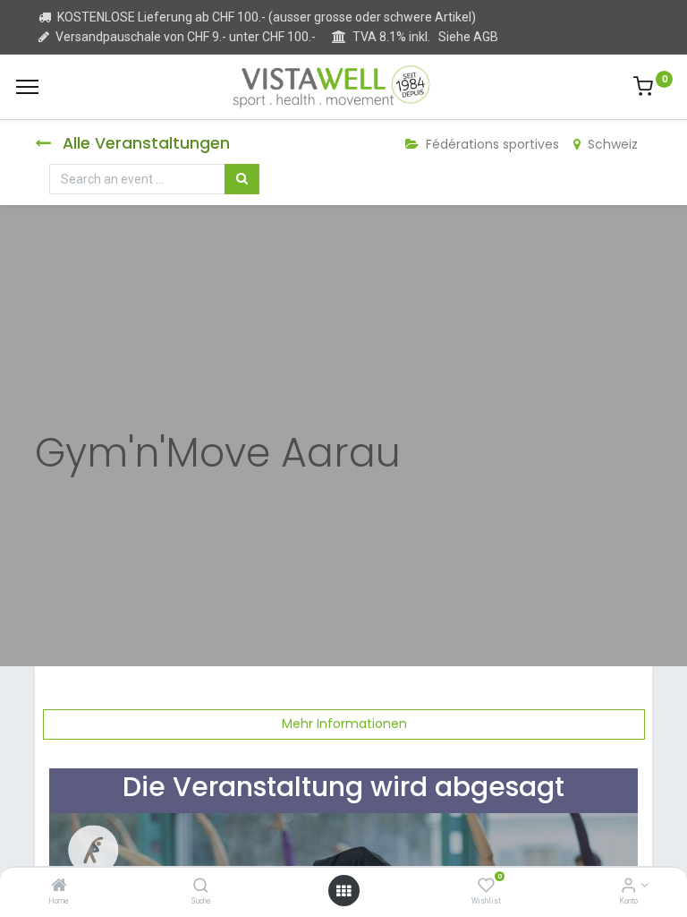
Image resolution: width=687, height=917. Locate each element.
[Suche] (200, 886)
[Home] (59, 886)
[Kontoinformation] (628, 886)
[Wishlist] (486, 886)
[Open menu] (343, 891)
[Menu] (27, 87)
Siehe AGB (468, 37)
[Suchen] (242, 179)
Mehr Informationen (344, 724)
